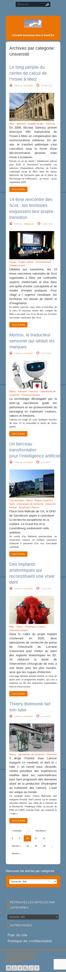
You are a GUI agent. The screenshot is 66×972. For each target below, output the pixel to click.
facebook (36, 968)
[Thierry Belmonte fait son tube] (31, 751)
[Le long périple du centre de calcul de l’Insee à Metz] (31, 120)
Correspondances (26, 956)
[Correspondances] (33, 24)
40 (44, 846)
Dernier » (16, 853)
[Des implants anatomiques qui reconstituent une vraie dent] (31, 623)
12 (44, 838)
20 (28, 846)
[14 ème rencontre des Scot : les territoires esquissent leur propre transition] (31, 258)
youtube (14, 968)
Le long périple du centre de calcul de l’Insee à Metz (28, 73)
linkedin (8, 968)
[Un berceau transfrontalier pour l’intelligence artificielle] (31, 497)
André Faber (16, 961)
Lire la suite (18, 189)
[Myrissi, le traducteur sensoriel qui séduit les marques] (31, 388)
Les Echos (28, 86)
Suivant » (16, 846)
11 (36, 838)
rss (25, 968)
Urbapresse (29, 224)
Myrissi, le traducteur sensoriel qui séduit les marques (32, 340)
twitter (20, 968)
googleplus (31, 968)
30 (36, 846)
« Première (17, 831)
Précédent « (41, 831)
